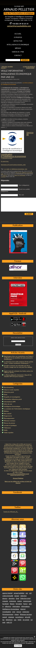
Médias (18, 48)
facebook (5, 604)
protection (25, 612)
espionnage (27, 601)
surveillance (19, 617)
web (3, 622)
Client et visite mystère (11, 390)
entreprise (12, 601)
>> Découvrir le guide (6, 158)
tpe (3, 620)
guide (7, 169)
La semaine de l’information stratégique (17, 409)
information (16, 606)
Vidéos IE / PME (18, 52)
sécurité (27, 617)
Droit (5, 394)
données (12, 598)
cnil (30, 593)
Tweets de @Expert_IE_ (10, 511)
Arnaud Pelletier (18, 478)
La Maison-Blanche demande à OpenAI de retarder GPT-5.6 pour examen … (18, 375)
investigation (6, 612)
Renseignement (9, 418)
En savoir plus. (30, 643)
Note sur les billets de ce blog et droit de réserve (18, 482)
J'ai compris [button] (18, 645)
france (25, 604)
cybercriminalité (7, 596)
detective (23, 596)
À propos (18, 37)
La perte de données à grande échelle (29, 67)
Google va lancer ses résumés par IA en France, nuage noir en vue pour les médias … (18, 367)
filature (12, 604)
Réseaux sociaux (9, 420)
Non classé (7, 413)
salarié (4, 617)
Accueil (17, 34)
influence (8, 606)
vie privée (26, 620)
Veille (2, 174)
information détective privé (13, 399)
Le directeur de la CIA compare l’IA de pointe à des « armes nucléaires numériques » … (18, 362)
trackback (3, 176)
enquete (5, 601)
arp (27, 593)
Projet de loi (8, 416)
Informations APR (9, 401)
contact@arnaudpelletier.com (19, 26)
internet (22, 609)
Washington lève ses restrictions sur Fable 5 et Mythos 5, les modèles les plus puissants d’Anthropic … (18, 358)
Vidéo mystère (8, 432)
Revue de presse (9, 423)
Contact (18, 55)
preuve (19, 612)
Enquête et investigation (12, 397)
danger (16, 596)
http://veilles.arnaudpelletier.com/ (18, 474)
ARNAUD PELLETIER (19, 10)
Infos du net (18, 172)
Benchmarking (9, 387)
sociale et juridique (10, 425)
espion (19, 601)
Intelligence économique (18, 44)
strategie (11, 617)
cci (5, 169)
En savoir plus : (5, 161)
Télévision (7, 428)
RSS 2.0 (5, 175)
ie (10, 169)
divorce (4, 598)
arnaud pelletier (19, 593)
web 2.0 (9, 622)
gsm (30, 604)
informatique (25, 606)
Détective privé (9, 392)
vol (32, 620)
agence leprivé (7, 593)
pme (26, 169)
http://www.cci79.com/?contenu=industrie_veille (13, 164)
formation (19, 604)
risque (16, 614)
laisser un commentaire (19, 175)
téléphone (9, 620)
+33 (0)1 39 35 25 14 (20, 24)
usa (15, 620)
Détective (18, 41)
